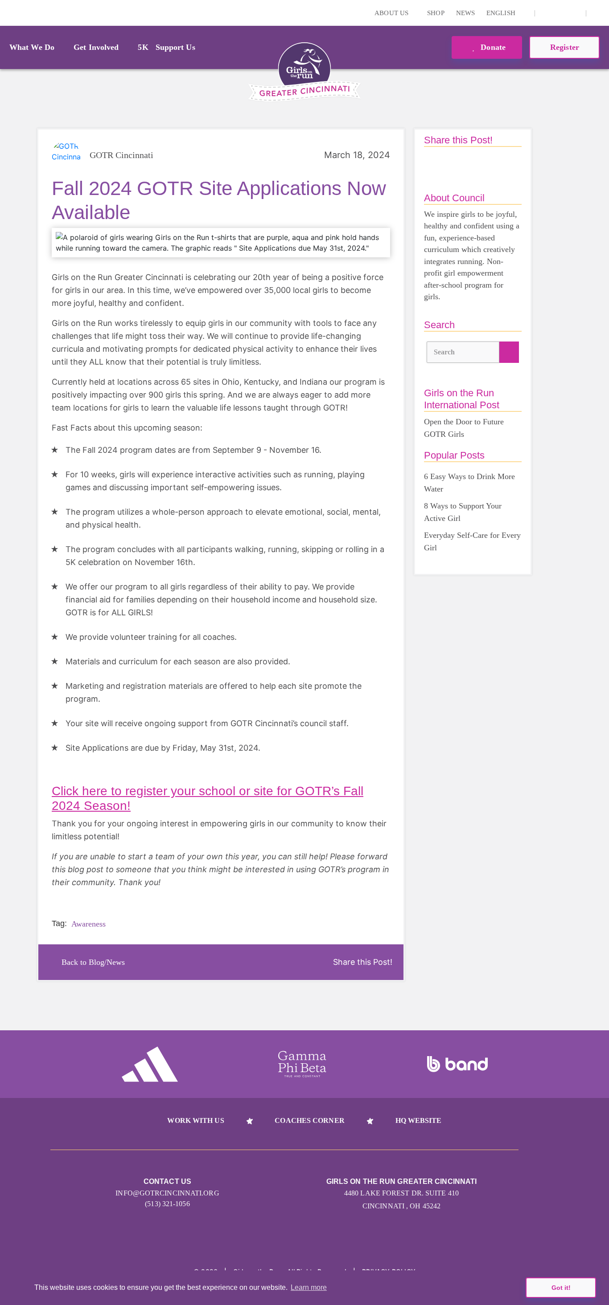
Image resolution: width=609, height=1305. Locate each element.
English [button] (501, 12)
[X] (560, 13)
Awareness (88, 923)
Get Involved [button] (96, 47)
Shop (435, 12)
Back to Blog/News (93, 962)
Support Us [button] (175, 47)
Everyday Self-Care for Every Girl (472, 541)
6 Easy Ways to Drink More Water (469, 482)
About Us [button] (392, 12)
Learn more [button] (309, 1287)
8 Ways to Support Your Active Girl (463, 512)
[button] (598, 13)
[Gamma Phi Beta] (302, 1064)
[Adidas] (149, 1064)
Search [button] (444, 352)
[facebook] (574, 13)
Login (8, 12)
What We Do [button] (31, 47)
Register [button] (564, 47)
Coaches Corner (309, 1120)
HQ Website (418, 1120)
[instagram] (546, 13)
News (465, 12)
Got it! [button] (561, 1287)
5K (143, 47)
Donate (492, 47)
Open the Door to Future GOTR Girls (464, 428)
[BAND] (457, 1064)
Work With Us (195, 1120)
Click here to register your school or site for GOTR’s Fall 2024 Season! (207, 798)
